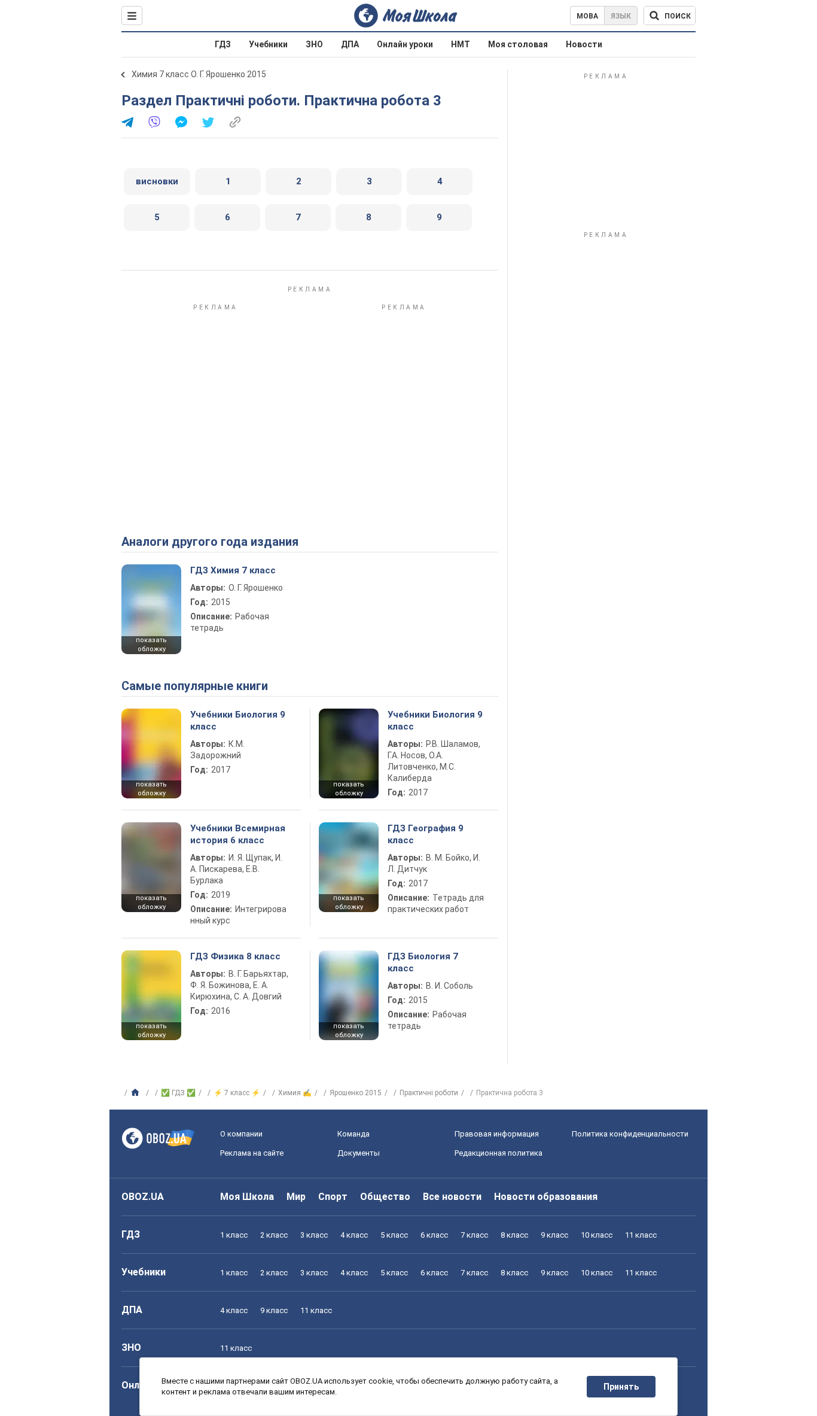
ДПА (350, 44)
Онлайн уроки (405, 44)
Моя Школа (247, 1196)
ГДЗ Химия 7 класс (233, 570)
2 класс (274, 1234)
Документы (358, 1152)
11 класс (641, 1234)
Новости (584, 44)
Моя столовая (518, 44)
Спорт (332, 1196)
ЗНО (314, 44)
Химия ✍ (295, 1093)
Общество (385, 1196)
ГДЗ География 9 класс (426, 834)
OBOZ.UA (142, 1196)
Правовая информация (497, 1133)
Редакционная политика (498, 1152)
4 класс (354, 1234)
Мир (296, 1196)
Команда (353, 1133)
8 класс (514, 1234)
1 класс (234, 1234)
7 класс (474, 1234)
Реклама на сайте (251, 1152)
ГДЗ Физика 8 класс (235, 956)
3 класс (314, 1234)
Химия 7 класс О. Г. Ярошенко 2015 (199, 74)
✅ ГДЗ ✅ (178, 1093)
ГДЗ (223, 44)
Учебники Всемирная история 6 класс (237, 834)
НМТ (460, 44)
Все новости (452, 1196)
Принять (621, 1386)
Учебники (268, 44)
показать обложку (151, 644)
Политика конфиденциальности (630, 1133)
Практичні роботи (429, 1093)
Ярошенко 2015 (356, 1093)
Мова (587, 16)
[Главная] (136, 1093)
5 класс (394, 1234)
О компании (241, 1133)
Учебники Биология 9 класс (237, 720)
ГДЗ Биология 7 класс (423, 962)
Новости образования (545, 1196)
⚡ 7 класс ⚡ (237, 1093)
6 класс (434, 1234)
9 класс (554, 1234)
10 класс (596, 1234)
